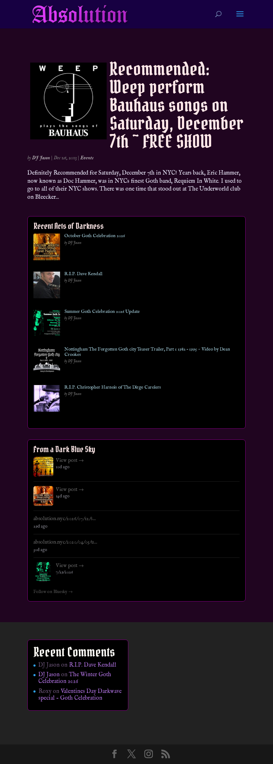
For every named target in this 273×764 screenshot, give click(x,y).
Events (86, 158)
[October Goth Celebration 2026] (46, 248)
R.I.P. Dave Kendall (83, 274)
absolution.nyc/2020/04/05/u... (65, 542)
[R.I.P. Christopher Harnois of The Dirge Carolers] (46, 400)
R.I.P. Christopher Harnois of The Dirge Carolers (112, 387)
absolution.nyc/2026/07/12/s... (64, 518)
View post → (70, 460)
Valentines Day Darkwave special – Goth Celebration (80, 695)
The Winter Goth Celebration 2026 (74, 678)
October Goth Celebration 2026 (94, 236)
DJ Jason (41, 158)
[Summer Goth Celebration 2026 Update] (46, 324)
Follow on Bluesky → (53, 592)
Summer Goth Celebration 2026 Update (102, 311)
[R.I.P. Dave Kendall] (46, 286)
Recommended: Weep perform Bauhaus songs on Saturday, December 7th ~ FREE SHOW (176, 105)
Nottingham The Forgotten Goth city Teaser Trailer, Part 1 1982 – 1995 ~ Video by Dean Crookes (147, 352)
